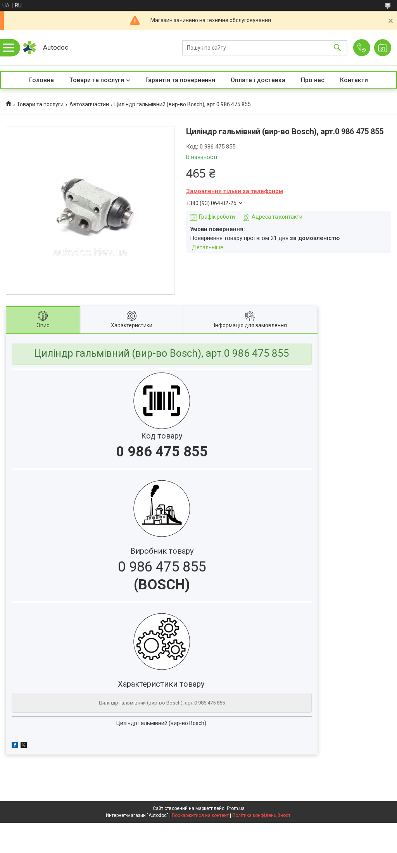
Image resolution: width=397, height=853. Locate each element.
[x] (24, 746)
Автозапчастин (89, 104)
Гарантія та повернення (180, 80)
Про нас (313, 80)
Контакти (354, 80)
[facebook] (15, 746)
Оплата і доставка (258, 80)
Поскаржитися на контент (200, 815)
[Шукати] (337, 48)
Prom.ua (236, 808)
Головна (41, 80)
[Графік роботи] (382, 47)
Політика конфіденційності (262, 815)
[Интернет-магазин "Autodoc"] (29, 48)
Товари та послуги (96, 80)
